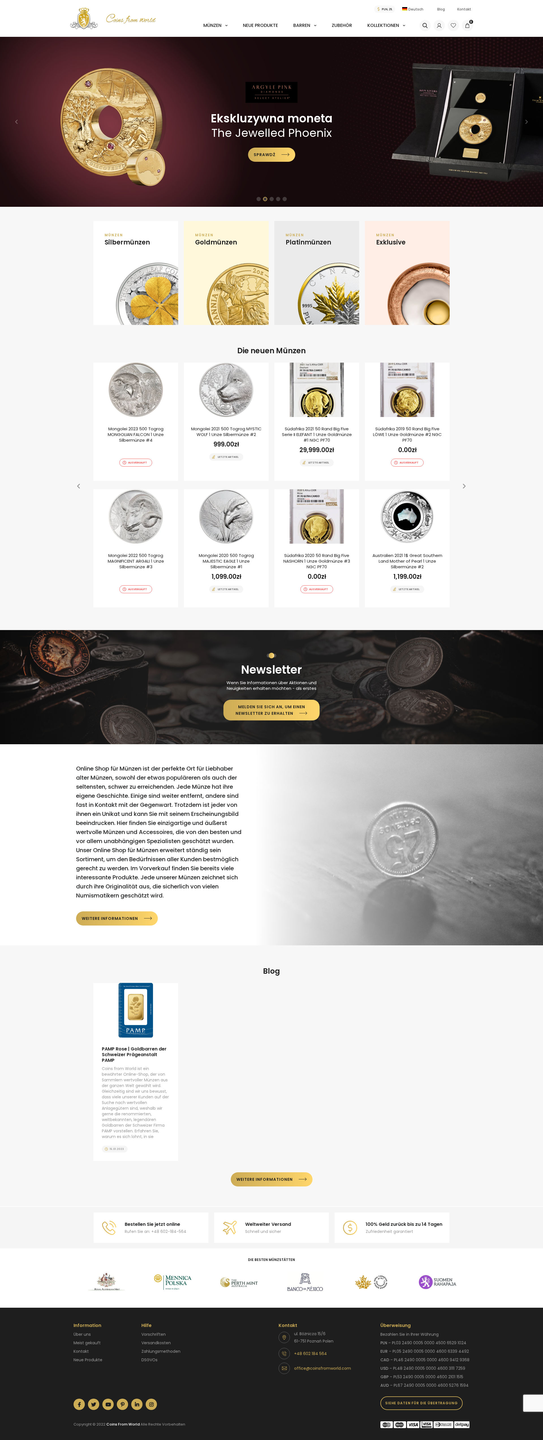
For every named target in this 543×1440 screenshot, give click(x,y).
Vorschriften (153, 1334)
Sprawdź (231, 158)
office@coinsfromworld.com (322, 1368)
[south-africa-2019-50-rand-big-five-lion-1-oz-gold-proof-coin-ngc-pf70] (407, 422)
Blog (441, 9)
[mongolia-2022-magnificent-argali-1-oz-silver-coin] (135, 548)
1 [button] (259, 199)
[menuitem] (215, 29)
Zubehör (342, 25)
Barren (301, 25)
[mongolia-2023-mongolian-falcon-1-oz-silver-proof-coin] (135, 422)
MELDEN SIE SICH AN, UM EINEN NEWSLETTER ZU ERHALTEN (270, 710)
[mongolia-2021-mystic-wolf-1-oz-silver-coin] (226, 422)
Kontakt (464, 9)
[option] (271, 122)
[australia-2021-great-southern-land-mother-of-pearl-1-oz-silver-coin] (407, 548)
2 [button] (265, 199)
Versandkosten (156, 1343)
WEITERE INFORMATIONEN (110, 918)
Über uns (82, 1334)
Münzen (212, 25)
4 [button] (278, 199)
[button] (16, 122)
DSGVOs (149, 1360)
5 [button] (285, 199)
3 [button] (272, 199)
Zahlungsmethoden (160, 1351)
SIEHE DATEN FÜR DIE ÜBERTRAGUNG (421, 1403)
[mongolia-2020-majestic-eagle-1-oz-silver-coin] (226, 548)
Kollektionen (383, 25)
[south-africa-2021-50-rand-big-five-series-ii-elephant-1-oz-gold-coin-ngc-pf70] (316, 422)
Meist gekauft (87, 1343)
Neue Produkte (260, 25)
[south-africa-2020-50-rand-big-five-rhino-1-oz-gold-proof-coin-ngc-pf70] (316, 548)
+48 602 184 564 (310, 1353)
